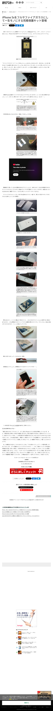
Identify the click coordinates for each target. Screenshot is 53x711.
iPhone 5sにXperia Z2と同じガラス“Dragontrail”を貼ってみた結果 (15, 513)
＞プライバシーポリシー (26, 706)
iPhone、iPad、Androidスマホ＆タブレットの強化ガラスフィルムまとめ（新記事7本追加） (20, 509)
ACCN (5, 25)
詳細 (10, 699)
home (5, 11)
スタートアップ (20, 7)
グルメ (6, 7)
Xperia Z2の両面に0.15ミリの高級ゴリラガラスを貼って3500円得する (16, 511)
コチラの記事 (15, 425)
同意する (26, 703)
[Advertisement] (26, 531)
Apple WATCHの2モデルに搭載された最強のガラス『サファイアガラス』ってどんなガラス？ (20, 515)
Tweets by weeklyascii (31, 571)
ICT (33, 7)
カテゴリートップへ (43, 496)
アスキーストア (46, 7)
